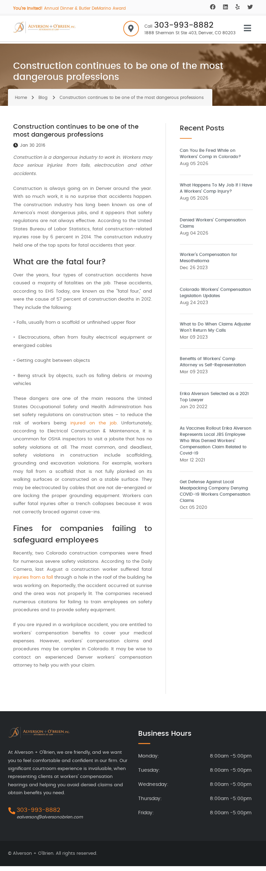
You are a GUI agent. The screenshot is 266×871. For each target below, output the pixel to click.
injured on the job (93, 423)
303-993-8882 (183, 25)
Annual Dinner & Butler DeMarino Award (69, 8)
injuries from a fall (33, 577)
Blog (42, 97)
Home (21, 97)
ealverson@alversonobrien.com (50, 817)
